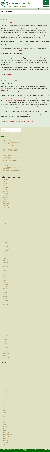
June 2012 (5, 270)
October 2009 (5, 331)
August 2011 (5, 288)
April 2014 (5, 240)
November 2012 (6, 260)
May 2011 (4, 294)
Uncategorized (9, 74)
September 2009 (6, 333)
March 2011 (5, 298)
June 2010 (5, 316)
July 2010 (4, 314)
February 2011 (5, 300)
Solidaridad (5, 426)
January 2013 (5, 258)
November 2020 (6, 179)
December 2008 (6, 351)
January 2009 (5, 349)
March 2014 (5, 242)
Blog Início (3, 8)
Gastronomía (5, 398)
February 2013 (5, 256)
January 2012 (5, 280)
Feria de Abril (46, 97)
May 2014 (4, 238)
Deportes (4, 379)
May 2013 (4, 252)
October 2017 (5, 193)
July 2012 (4, 268)
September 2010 (6, 310)
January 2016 (5, 223)
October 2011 (5, 284)
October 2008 (5, 355)
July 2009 (4, 337)
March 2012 (5, 276)
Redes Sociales (6, 424)
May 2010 (4, 318)
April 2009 (5, 343)
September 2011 (6, 286)
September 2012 (6, 264)
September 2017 (6, 195)
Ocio (25, 121)
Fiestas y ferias (6, 390)
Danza (4, 377)
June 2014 (5, 236)
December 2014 (6, 231)
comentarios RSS (42, 449)
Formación (5, 394)
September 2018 (6, 189)
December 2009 (6, 328)
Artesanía (11, 121)
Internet (4, 402)
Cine (3, 373)
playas (4, 422)
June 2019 (5, 181)
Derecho (22, 449)
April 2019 (5, 183)
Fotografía (5, 396)
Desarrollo (5, 381)
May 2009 (4, 341)
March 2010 (5, 322)
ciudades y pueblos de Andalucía (13, 100)
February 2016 (5, 221)
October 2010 (5, 308)
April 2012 (5, 274)
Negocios (4, 416)
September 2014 (6, 232)
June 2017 (5, 199)
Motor (4, 410)
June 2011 (5, 292)
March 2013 (5, 254)
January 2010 (5, 325)
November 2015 (6, 225)
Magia (4, 406)
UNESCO (4, 444)
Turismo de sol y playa (7, 436)
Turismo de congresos (7, 434)
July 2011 (4, 290)
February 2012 (5, 278)
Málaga (46, 69)
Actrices (4, 367)
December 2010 (6, 304)
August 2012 (5, 266)
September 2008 (6, 357)
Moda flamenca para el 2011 (9, 81)
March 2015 (5, 229)
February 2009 (5, 347)
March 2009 (5, 345)
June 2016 (5, 213)
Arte (7, 121)
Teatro (4, 428)
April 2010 (5, 320)
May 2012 (4, 272)
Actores (4, 365)
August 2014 (5, 234)
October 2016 (5, 205)
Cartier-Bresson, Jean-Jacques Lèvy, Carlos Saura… (16, 20)
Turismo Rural (5, 440)
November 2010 (6, 306)
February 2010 (5, 324)
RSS (34, 449)
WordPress (31, 449)
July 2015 (4, 227)
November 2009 (6, 329)
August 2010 (5, 312)
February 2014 (5, 244)
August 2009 (5, 335)
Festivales (5, 388)
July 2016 (4, 211)
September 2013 (6, 248)
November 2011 (6, 282)
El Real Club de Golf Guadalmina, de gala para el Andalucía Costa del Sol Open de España (11, 150)
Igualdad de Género (7, 400)
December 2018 (6, 185)
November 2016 (6, 203)
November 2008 (6, 353)
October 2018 (5, 187)
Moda (22, 121)
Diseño (4, 382)
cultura (14, 121)
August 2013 (5, 250)
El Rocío (4, 99)
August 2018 (5, 191)
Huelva (20, 50)
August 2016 (5, 209)
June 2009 (5, 339)
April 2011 (5, 296)
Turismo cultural (29, 121)
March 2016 (5, 219)
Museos (4, 412)
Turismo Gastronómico (7, 438)
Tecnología (5, 430)
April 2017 (5, 201)
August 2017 (5, 197)
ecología (4, 384)
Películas (4, 420)
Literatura (5, 404)
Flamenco (18, 121)
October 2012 (5, 262)
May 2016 (4, 215)
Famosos (4, 386)
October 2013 (5, 246)
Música (4, 414)
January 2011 (5, 302)
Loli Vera (20, 104)
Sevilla (2, 90)
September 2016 (6, 207)
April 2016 (5, 217)
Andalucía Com (12, 449)
